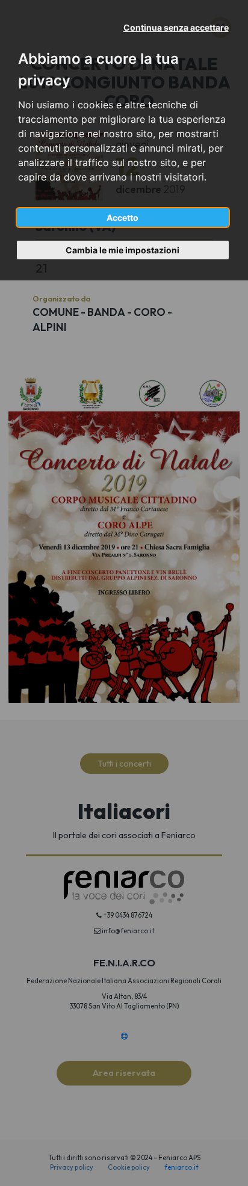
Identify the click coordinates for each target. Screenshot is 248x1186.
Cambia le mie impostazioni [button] (122, 250)
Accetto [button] (122, 217)
